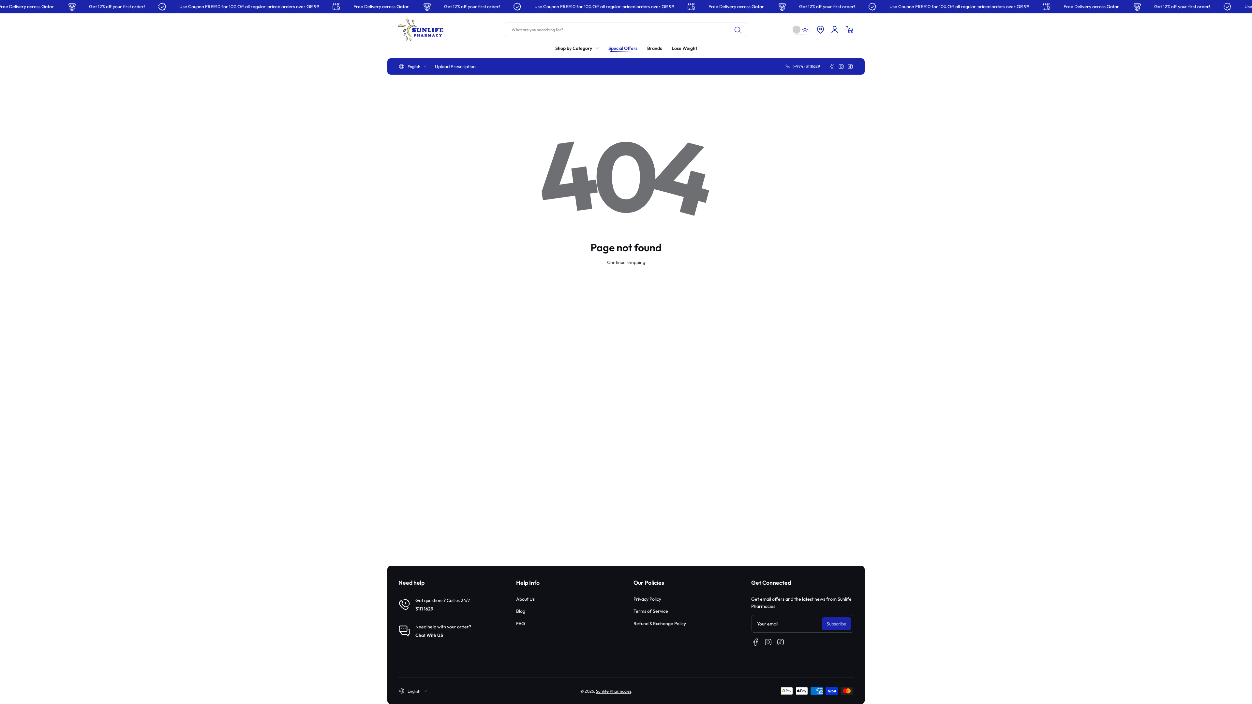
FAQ (520, 623)
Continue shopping (626, 262)
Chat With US (429, 635)
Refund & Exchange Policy (659, 623)
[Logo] (420, 30)
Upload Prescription (455, 66)
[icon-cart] (849, 29)
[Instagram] (841, 66)
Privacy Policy (647, 599)
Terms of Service (650, 611)
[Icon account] (835, 30)
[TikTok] (850, 66)
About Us (525, 599)
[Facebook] (832, 66)
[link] (579, 48)
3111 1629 (424, 609)
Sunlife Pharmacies (613, 691)
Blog (520, 611)
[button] (820, 30)
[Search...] (737, 29)
